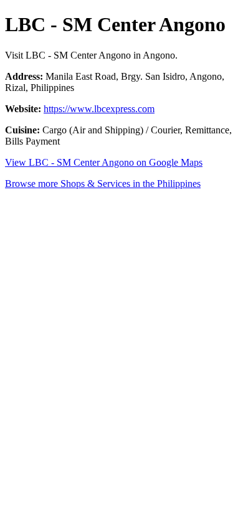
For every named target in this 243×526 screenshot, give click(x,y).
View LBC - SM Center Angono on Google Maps (103, 162)
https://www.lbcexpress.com (99, 108)
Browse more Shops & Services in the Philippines (103, 183)
